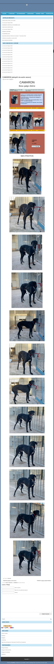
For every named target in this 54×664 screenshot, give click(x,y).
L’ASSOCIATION (30, 13)
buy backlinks (23, 662)
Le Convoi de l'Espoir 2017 (7, 63)
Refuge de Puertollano (5, 652)
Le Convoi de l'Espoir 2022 (7, 52)
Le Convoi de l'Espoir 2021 (7, 54)
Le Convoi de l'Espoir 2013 (7, 70)
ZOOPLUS (3, 654)
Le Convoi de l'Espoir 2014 (7, 67)
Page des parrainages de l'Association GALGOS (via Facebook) (13, 642)
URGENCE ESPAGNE (6, 31)
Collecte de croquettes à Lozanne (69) (9, 38)
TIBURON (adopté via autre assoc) (9, 580)
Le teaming (3, 640)
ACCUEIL (4, 13)
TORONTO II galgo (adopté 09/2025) (44, 580)
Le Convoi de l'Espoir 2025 (7, 45)
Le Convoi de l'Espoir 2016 (7, 65)
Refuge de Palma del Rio (6, 649)
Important (9, 578)
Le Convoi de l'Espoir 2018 (7, 61)
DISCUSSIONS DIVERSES (7, 40)
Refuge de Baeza (4, 647)
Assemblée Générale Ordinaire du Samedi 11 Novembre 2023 (14, 35)
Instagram (3, 637)
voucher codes (44, 662)
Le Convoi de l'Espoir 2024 (7, 48)
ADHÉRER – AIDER (40, 13)
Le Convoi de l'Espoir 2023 (7, 50)
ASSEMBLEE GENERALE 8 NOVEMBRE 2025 (11, 24)
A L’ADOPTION (11, 13)
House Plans (38, 662)
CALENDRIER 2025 (6, 33)
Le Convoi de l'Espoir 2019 (7, 59)
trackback (15, 582)
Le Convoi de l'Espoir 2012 (7, 72)
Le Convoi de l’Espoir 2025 (7, 22)
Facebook (3, 635)
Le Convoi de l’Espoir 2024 (7, 29)
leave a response (9, 582)
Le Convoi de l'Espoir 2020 (7, 56)
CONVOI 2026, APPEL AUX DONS (8, 20)
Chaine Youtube (4, 633)
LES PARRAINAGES (21, 13)
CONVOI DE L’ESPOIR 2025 (7, 27)
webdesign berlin (32, 662)
